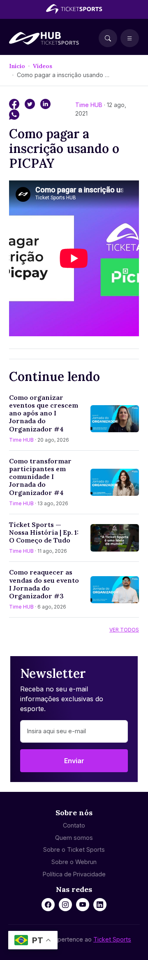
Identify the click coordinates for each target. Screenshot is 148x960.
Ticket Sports (112, 939)
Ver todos (124, 630)
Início (17, 66)
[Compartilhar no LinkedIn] (45, 103)
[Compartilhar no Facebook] (15, 103)
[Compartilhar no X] (31, 103)
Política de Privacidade (74, 874)
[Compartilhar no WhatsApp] (14, 114)
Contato (74, 825)
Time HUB (89, 104)
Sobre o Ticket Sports (74, 849)
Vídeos (42, 66)
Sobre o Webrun (74, 861)
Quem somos (74, 837)
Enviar (74, 761)
